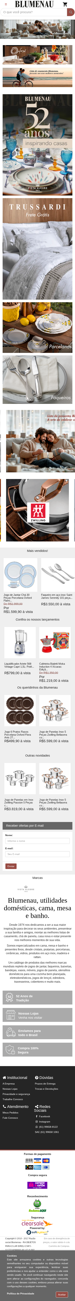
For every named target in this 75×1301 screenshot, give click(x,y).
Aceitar (62, 1294)
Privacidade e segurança (16, 1094)
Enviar (11, 866)
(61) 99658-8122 (48, 1126)
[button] (5, 25)
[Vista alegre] (37, 888)
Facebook (44, 1116)
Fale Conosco (10, 1117)
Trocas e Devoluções (46, 1088)
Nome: (9, 835)
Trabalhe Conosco (13, 1099)
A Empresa (9, 1083)
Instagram (44, 1121)
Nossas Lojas (10, 1088)
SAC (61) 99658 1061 (47, 1132)
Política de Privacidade (20, 1293)
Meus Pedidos (10, 1112)
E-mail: (9, 848)
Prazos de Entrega (45, 1083)
